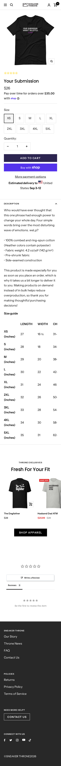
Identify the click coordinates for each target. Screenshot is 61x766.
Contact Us (11, 657)
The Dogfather (12, 513)
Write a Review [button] (32, 577)
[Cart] (55, 5)
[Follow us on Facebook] (4, 740)
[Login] (48, 5)
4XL (35, 129)
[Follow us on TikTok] (30, 740)
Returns (9, 680)
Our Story (10, 636)
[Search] (11, 4)
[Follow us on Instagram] (17, 740)
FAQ (7, 650)
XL (51, 118)
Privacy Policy (13, 687)
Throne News (13, 643)
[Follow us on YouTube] (23, 740)
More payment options (30, 177)
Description (11, 203)
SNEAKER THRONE (18, 756)
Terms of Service (15, 694)
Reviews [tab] (12, 585)
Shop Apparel (30, 532)
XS (9, 118)
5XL (48, 129)
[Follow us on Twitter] (10, 740)
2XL (9, 129)
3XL (22, 129)
